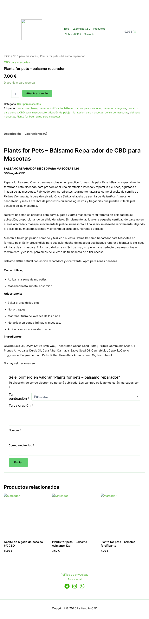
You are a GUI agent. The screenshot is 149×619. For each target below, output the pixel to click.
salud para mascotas (48, 116)
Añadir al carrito (37, 93)
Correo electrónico (21, 445)
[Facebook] (67, 586)
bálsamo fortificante (51, 108)
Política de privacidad (74, 574)
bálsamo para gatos (114, 108)
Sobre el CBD (73, 34)
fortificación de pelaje (57, 112)
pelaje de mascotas (116, 112)
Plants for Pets (26, 116)
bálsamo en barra (27, 108)
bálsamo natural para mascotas (82, 108)
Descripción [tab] (12, 133)
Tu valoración (21, 405)
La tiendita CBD (81, 28)
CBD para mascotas (25, 56)
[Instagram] (74, 586)
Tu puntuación (19, 396)
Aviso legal (74, 579)
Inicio (66, 28)
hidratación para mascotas (87, 112)
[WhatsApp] (82, 586)
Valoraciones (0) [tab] (35, 133)
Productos (99, 28)
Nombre (15, 430)
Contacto (89, 34)
